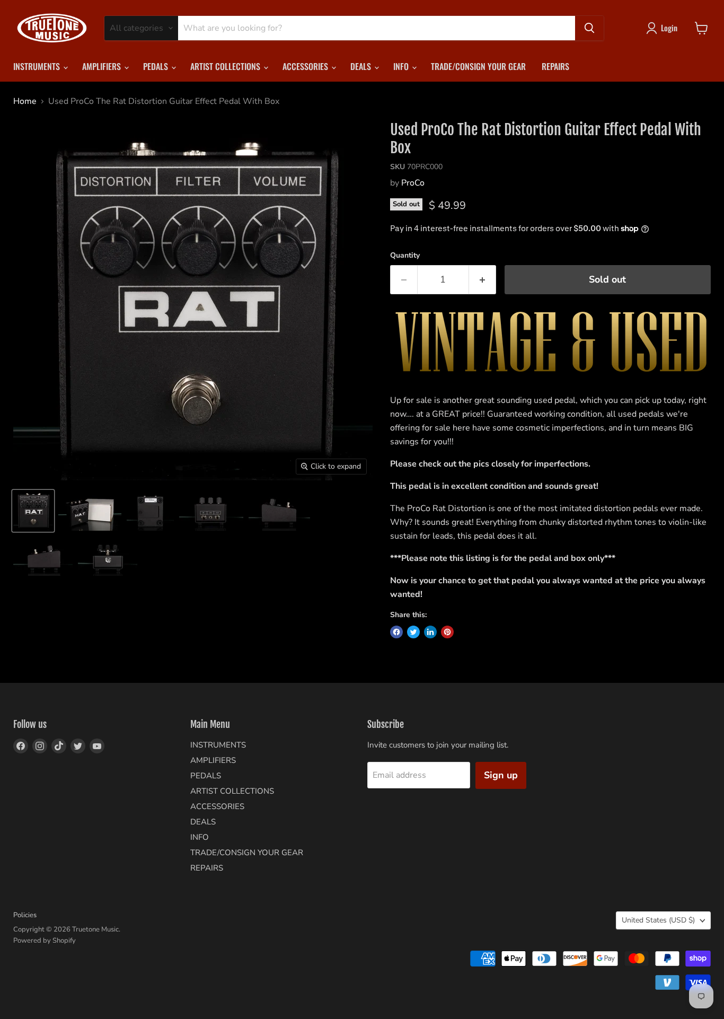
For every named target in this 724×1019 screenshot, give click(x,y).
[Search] (589, 28)
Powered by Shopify (44, 940)
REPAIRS (555, 66)
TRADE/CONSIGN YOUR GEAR (478, 66)
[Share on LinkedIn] (430, 632)
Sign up (501, 775)
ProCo (413, 183)
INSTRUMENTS (37, 66)
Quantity (405, 255)
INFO (402, 66)
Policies (25, 915)
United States (658, 920)
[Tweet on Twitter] (413, 632)
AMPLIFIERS (102, 66)
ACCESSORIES (306, 66)
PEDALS (156, 66)
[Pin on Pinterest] (447, 632)
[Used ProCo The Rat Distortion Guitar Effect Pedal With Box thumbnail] (33, 511)
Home (25, 101)
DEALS (361, 66)
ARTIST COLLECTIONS (226, 66)
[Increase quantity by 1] (482, 279)
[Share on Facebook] (396, 632)
